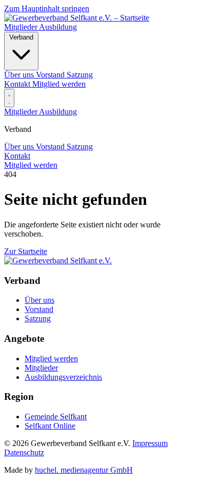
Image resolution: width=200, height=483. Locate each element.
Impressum (150, 443)
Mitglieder (21, 27)
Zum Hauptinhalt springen (46, 8)
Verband (21, 37)
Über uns (20, 146)
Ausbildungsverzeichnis (63, 377)
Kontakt (18, 84)
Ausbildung (58, 27)
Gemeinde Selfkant (56, 416)
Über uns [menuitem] (20, 74)
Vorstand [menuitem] (51, 74)
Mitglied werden (59, 84)
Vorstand (51, 146)
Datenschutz (24, 452)
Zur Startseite (25, 251)
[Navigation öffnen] (9, 98)
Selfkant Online (50, 425)
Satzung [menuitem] (80, 74)
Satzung (80, 146)
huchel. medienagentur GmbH (84, 470)
